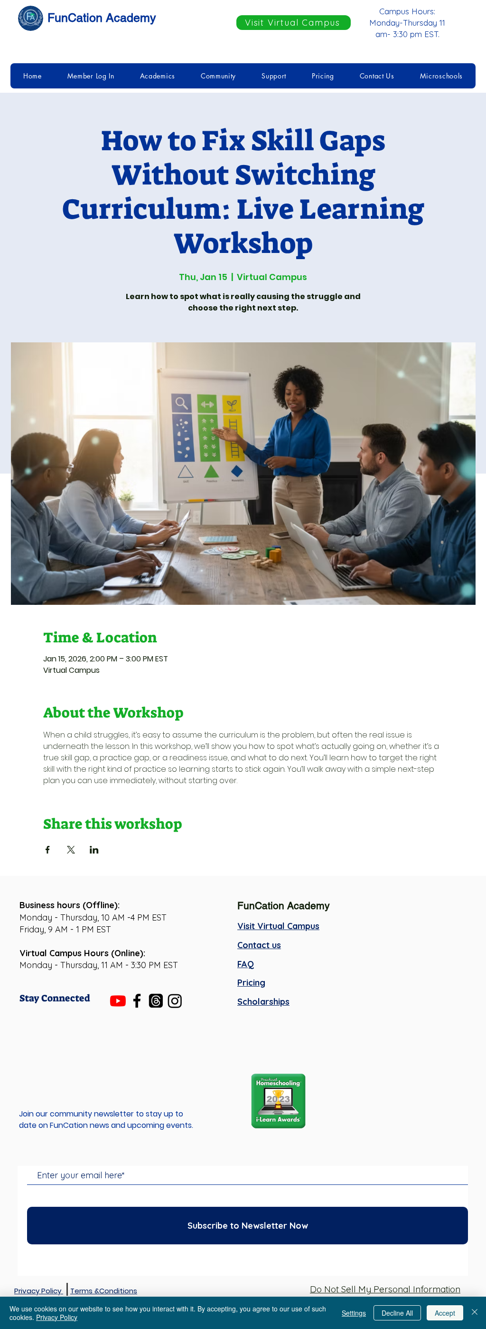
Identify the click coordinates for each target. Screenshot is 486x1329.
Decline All (397, 1313)
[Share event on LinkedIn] (94, 850)
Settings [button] (354, 1313)
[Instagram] (175, 1000)
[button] (91, 75)
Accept (445, 1313)
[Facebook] (137, 1000)
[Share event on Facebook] (47, 850)
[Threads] (156, 1000)
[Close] (474, 1312)
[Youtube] (118, 1000)
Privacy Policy (56, 1317)
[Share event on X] (70, 850)
